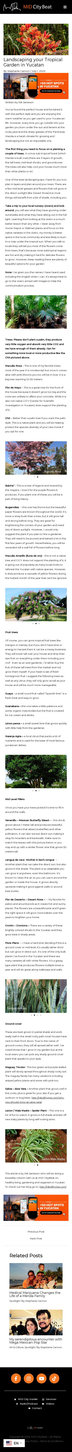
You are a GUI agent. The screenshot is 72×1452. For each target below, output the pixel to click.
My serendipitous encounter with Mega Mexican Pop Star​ (35, 1340)
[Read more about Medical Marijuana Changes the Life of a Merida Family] (36, 1275)
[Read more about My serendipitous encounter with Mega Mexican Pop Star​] (36, 1322)
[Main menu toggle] (65, 7)
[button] (9, 458)
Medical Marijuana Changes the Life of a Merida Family (34, 1294)
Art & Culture (16, 1347)
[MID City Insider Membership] (36, 85)
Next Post (36, 1238)
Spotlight (14, 1301)
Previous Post (36, 1232)
